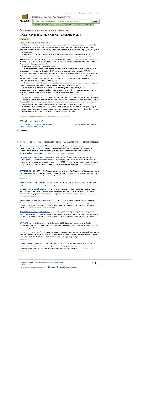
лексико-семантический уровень (33, 189)
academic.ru (25, 24)
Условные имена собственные (85, 124)
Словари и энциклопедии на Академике (51, 17)
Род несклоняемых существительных (35, 200)
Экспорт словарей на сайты (28, 267)
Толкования (56, 24)
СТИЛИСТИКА (25, 223)
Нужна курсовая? (36, 121)
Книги (78, 24)
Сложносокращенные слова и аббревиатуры (38, 146)
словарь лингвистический (30, 232)
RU (97, 13)
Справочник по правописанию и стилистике (41, 24)
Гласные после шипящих (30, 243)
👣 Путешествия (26, 264)
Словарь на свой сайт (86, 13)
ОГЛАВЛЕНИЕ (25, 171)
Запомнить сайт (71, 13)
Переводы (67, 24)
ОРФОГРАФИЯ (25, 182)
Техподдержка (49, 262)
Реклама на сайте (59, 262)
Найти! (95, 21)
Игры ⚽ (88, 24)
